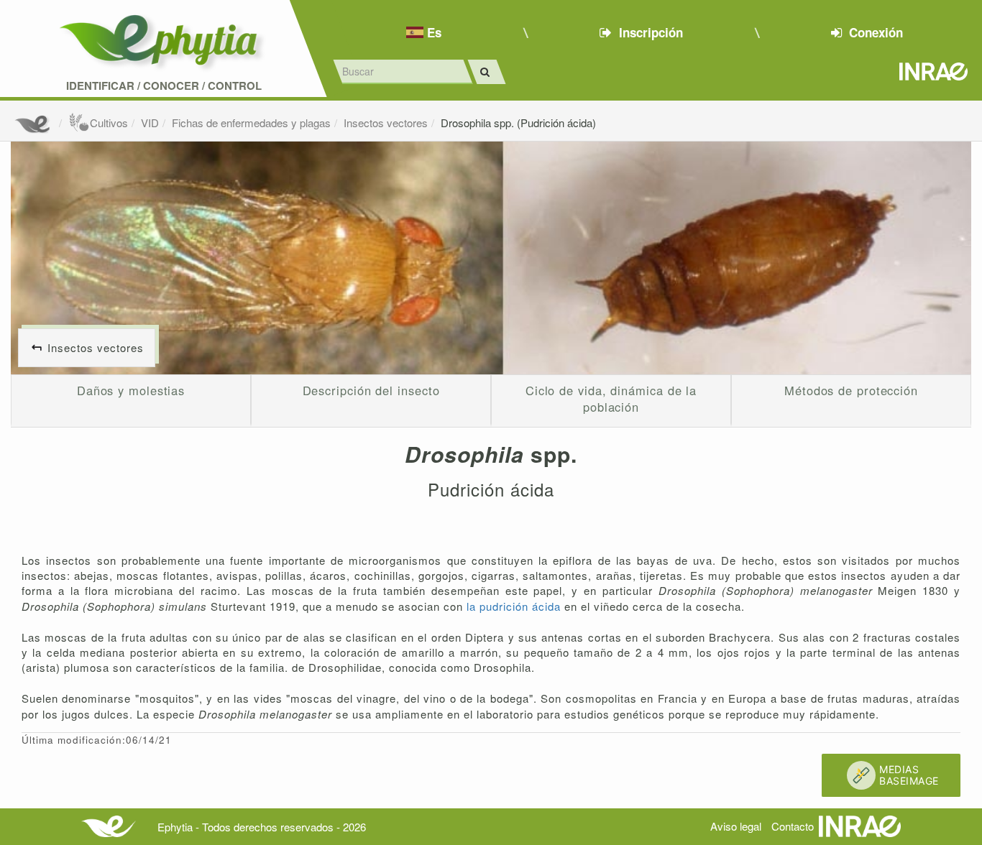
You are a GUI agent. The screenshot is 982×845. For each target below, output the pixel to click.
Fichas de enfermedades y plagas (251, 122)
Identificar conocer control (164, 85)
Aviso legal (735, 826)
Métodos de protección (851, 390)
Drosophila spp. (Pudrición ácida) (518, 122)
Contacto (792, 826)
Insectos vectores (386, 122)
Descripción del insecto (371, 390)
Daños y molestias (131, 390)
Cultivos (109, 122)
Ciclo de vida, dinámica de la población (611, 399)
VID (150, 122)
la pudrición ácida (515, 606)
